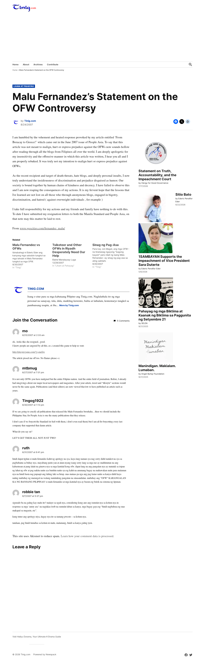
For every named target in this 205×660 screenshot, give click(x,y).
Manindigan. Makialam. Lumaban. (157, 368)
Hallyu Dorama (24, 636)
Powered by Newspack (44, 654)
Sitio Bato (183, 194)
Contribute (52, 64)
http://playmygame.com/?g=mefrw (28, 351)
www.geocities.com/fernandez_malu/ (42, 228)
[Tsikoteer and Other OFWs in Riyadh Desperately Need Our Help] (72, 255)
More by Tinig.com (69, 305)
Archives (38, 64)
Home (15, 64)
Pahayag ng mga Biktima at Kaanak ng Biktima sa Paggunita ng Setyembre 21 (165, 315)
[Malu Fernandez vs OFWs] (32, 256)
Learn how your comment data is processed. (87, 536)
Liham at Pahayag (24, 86)
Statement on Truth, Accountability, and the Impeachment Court (157, 175)
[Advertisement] (102, 39)
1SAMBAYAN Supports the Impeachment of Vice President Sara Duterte (164, 260)
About (26, 64)
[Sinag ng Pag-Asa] (112, 255)
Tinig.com (30, 120)
